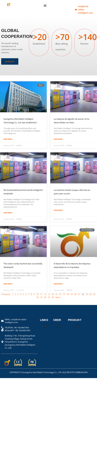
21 (79, 294)
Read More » (8, 139)
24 (90, 294)
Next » (58, 297)
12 (45, 294)
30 (53, 297)
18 (68, 294)
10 (37, 294)
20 (75, 294)
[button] (45, 6)
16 (60, 294)
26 (38, 297)
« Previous (5, 294)
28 (45, 297)
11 (41, 294)
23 (87, 294)
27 (41, 297)
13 (49, 294)
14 (53, 294)
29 (49, 297)
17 (64, 294)
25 (94, 294)
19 (72, 294)
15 (56, 294)
